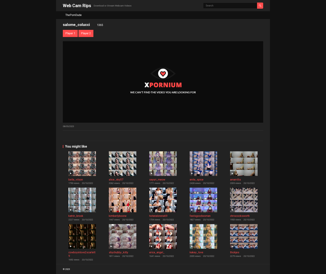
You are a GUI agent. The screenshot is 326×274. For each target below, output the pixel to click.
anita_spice (196, 179)
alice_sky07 (116, 179)
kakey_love (196, 252)
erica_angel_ (157, 252)
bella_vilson (75, 179)
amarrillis (235, 179)
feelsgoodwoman (200, 216)
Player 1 (70, 33)
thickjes (234, 252)
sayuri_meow (157, 179)
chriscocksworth (240, 216)
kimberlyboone (117, 216)
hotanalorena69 (158, 216)
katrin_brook (75, 216)
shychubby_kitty (118, 252)
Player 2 (86, 33)
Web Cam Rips (77, 5)
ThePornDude (73, 15)
